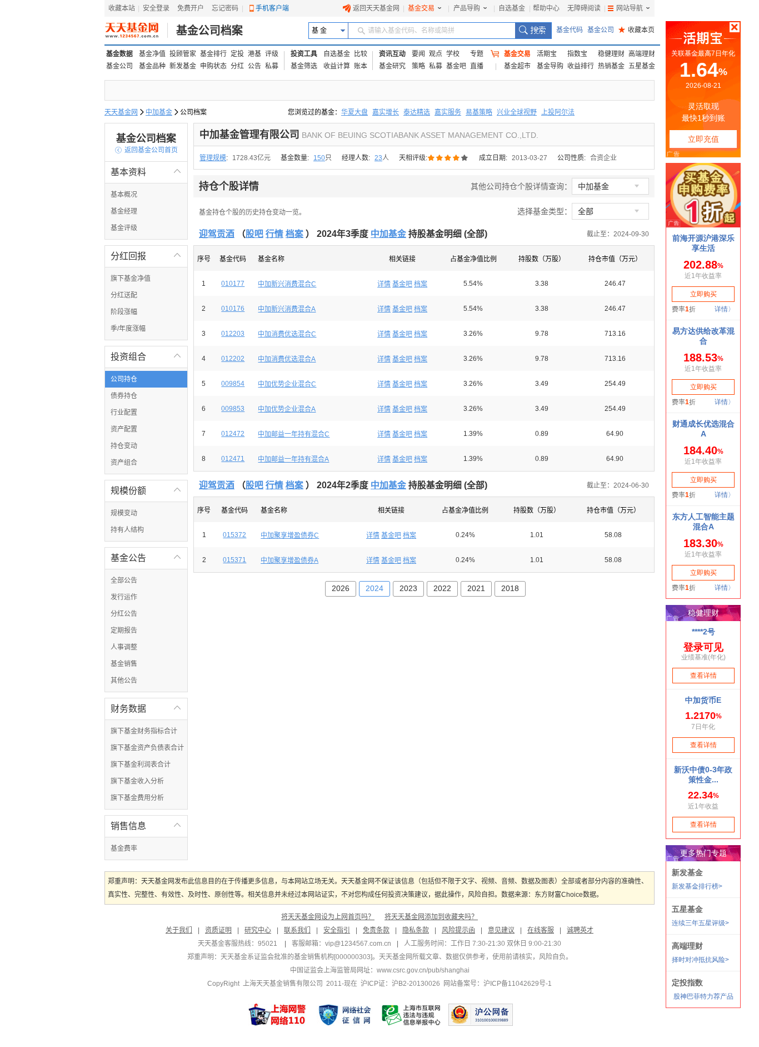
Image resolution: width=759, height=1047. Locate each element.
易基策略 (479, 112)
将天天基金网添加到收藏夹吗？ (431, 917)
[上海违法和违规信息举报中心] (411, 1015)
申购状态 (213, 66)
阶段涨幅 (124, 312)
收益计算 (336, 66)
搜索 (533, 30)
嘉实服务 (448, 112)
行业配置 (124, 412)
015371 (234, 560)
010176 (232, 308)
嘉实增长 (385, 112)
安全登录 (156, 8)
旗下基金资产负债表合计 (147, 748)
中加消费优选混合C (287, 334)
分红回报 (146, 256)
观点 (435, 54)
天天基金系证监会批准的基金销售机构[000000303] (296, 957)
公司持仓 (124, 379)
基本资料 (146, 172)
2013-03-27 (529, 158)
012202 (232, 359)
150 (319, 158)
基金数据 (119, 54)
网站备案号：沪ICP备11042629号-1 (497, 984)
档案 (294, 234)
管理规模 (212, 158)
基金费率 (124, 848)
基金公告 (146, 558)
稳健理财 (611, 54)
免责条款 (376, 930)
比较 (360, 54)
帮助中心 (546, 8)
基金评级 (124, 228)
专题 (476, 54)
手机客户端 (272, 8)
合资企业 (603, 158)
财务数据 (146, 708)
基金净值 (152, 54)
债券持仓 (124, 396)
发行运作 (124, 597)
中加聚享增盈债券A (289, 560)
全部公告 (124, 580)
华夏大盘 (354, 112)
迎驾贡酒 (216, 234)
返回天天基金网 (376, 8)
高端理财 (641, 54)
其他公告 (124, 680)
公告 (254, 66)
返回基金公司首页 (146, 150)
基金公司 (600, 30)
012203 (232, 334)
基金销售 (124, 664)
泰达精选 (416, 112)
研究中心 (257, 930)
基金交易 (421, 8)
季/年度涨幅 (128, 329)
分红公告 (124, 614)
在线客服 (540, 930)
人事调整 (124, 647)
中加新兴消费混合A (287, 309)
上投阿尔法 (558, 112)
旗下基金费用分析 (137, 798)
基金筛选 (304, 66)
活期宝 (547, 54)
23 (378, 158)
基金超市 (517, 66)
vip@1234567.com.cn (358, 943)
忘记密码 (225, 8)
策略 (418, 66)
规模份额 (146, 490)
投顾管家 (182, 54)
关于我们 (179, 930)
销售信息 (146, 826)
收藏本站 (121, 8)
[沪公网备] (480, 1015)
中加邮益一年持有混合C (293, 434)
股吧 (254, 234)
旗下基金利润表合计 (141, 764)
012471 (232, 459)
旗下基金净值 (131, 278)
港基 (254, 54)
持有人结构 (127, 530)
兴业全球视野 (517, 112)
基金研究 (392, 66)
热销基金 (611, 66)
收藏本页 (636, 30)
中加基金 (159, 112)
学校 (453, 54)
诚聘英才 (580, 930)
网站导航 (629, 8)
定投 (237, 54)
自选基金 (511, 8)
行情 (274, 234)
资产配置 (124, 429)
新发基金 (182, 66)
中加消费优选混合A (287, 359)
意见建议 (501, 930)
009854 (232, 384)
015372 (234, 535)
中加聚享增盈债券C (290, 535)
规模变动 (124, 513)
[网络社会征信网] (344, 1015)
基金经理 (124, 211)
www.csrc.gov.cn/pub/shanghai (423, 970)
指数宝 (577, 54)
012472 (232, 434)
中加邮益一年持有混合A (293, 459)
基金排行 (213, 54)
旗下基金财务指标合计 (144, 731)
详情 (384, 284)
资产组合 (124, 463)
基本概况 (124, 195)
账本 (360, 66)
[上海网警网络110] (277, 1015)
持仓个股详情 (229, 186)
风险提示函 (458, 930)
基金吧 (456, 66)
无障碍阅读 (584, 8)
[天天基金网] (136, 30)
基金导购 (550, 66)
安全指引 (336, 930)
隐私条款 (415, 930)
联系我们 (297, 930)
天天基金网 (121, 112)
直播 (476, 66)
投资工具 (304, 54)
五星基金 (641, 66)
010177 (232, 283)
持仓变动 (124, 446)
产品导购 (466, 8)
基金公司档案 (209, 30)
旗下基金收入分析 (137, 781)
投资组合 (146, 356)
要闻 (418, 54)
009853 (232, 409)
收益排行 (580, 66)
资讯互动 (392, 54)
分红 (237, 66)
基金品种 (152, 66)
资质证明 (218, 930)
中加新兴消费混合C (287, 284)
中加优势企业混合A (287, 409)
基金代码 (569, 30)
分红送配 (124, 295)
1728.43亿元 (251, 158)
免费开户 (190, 8)
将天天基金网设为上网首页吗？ (327, 917)
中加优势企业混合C (287, 384)
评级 (271, 54)
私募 (271, 66)
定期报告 (124, 630)
